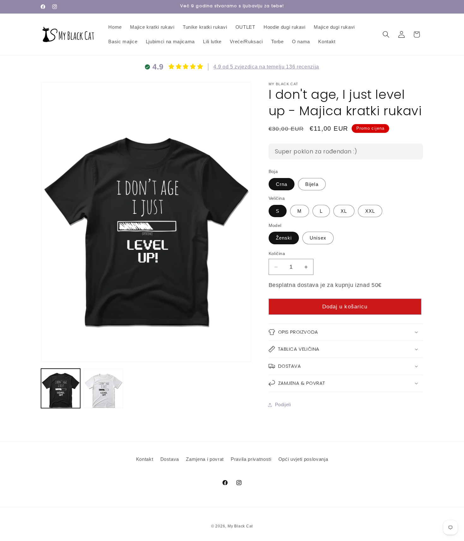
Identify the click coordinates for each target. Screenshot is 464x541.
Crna (281, 184)
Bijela (311, 184)
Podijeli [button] (283, 404)
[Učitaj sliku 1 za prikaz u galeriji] (60, 388)
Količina (277, 253)
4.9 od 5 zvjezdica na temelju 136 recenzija (266, 66)
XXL (370, 211)
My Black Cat (240, 526)
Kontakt (144, 459)
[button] (386, 34)
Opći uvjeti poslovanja (303, 459)
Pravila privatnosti (251, 459)
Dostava (169, 459)
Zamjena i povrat (205, 459)
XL (344, 211)
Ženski (284, 238)
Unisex (318, 238)
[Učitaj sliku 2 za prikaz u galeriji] (103, 388)
